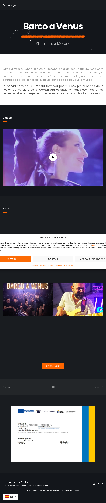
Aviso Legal (70, 266)
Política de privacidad (56, 266)
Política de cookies (38, 266)
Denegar (53, 259)
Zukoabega (9, 5)
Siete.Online (43, 485)
